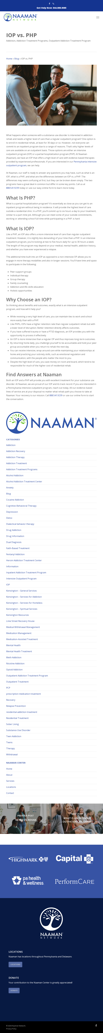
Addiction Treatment (16, 463)
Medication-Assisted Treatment (22, 639)
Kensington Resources (17, 614)
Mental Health (13, 645)
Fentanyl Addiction (15, 554)
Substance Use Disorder (18, 730)
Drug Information (15, 536)
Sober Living (12, 724)
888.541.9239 (12, 187)
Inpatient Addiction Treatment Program (26, 572)
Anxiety (10, 487)
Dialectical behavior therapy (20, 523)
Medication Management (18, 633)
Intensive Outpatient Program (21, 578)
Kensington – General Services (21, 590)
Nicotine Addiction (15, 663)
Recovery (10, 699)
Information (12, 566)
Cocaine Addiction (15, 499)
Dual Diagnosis (13, 542)
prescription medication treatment (23, 693)
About (9, 774)
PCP (8, 687)
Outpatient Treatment (17, 681)
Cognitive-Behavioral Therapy (21, 505)
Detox (9, 517)
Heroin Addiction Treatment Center (24, 560)
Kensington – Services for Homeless (24, 602)
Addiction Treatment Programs (32, 40)
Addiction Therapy (15, 457)
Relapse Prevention (16, 705)
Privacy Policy (11, 1029)
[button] (97, 17)
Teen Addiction (13, 736)
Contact (10, 793)
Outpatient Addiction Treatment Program (70, 40)
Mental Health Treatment (19, 651)
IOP (8, 584)
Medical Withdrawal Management (23, 627)
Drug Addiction (13, 530)
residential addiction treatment (21, 712)
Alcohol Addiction (14, 475)
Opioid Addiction (14, 669)
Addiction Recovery (15, 451)
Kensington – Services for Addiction (24, 596)
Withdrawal (12, 754)
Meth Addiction (13, 657)
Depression (12, 511)
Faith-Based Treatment (18, 548)
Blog (16, 58)
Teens (9, 742)
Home (9, 58)
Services (10, 780)
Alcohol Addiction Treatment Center (24, 481)
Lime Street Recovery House (20, 621)
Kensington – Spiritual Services (21, 608)
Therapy (10, 748)
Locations (11, 787)
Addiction (10, 40)
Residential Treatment (17, 718)
